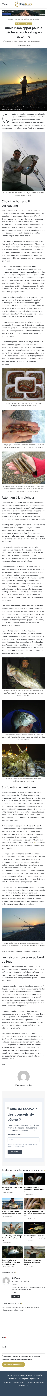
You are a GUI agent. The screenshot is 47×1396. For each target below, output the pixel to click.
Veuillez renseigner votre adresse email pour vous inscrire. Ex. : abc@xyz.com (22, 1145)
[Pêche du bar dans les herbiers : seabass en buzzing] (34, 1252)
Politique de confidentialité (35, 1382)
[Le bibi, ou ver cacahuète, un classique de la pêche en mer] (34, 1203)
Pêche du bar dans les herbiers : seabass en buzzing (32, 1262)
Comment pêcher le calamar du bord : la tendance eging (34, 1237)
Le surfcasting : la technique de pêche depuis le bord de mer (12, 1238)
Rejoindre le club (15, 1135)
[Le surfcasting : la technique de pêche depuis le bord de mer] (12, 1228)
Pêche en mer (19, 19)
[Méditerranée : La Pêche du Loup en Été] (12, 1179)
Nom (4, 1338)
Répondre (16, 1296)
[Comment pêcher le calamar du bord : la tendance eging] (34, 1228)
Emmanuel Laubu (11, 41)
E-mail (4, 1347)
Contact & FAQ (24, 1386)
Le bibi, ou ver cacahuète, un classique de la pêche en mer (34, 1214)
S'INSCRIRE (15, 1152)
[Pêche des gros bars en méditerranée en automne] (12, 1203)
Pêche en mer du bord (33, 19)
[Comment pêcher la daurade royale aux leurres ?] (34, 1179)
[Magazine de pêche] (23, 4)
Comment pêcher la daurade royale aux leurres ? (34, 1190)
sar (35, 843)
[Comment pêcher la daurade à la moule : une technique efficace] (12, 1252)
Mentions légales (18, 1382)
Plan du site (7, 1382)
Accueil (10, 19)
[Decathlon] (23, 13)
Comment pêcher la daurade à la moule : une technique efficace (11, 1262)
